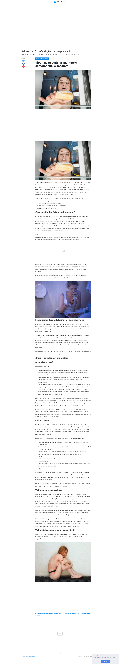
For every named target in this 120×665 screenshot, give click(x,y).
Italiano (70, 653)
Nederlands (49, 653)
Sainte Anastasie (61, 2)
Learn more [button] (112, 657)
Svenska (57, 653)
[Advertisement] (60, 16)
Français (34, 653)
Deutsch (41, 653)
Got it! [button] (105, 661)
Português (78, 653)
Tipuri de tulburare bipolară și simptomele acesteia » (77, 613)
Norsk (64, 653)
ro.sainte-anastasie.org (31, 656)
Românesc (86, 653)
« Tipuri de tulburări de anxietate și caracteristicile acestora (47, 614)
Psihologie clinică (42, 58)
